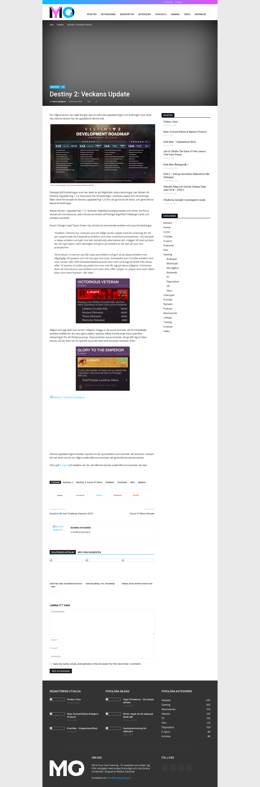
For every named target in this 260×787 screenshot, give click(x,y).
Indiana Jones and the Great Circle (137, 583)
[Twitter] (203, 2)
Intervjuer (144, 14)
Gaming (175, 14)
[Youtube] (208, 2)
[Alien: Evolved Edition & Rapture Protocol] (57, 717)
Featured (168, 245)
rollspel (167, 317)
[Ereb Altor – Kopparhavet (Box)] (57, 732)
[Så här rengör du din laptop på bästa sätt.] (113, 717)
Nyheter (92, 14)
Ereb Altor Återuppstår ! (175, 164)
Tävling (167, 322)
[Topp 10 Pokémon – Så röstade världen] (113, 703)
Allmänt (167, 223)
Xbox (169, 290)
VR (168, 286)
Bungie (63, 465)
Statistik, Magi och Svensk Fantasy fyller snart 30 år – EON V (184, 188)
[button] (188, 2)
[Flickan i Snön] (57, 703)
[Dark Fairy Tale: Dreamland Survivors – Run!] (66, 570)
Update (142, 482)
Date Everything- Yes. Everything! (100, 583)
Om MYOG (168, 2)
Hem (51, 24)
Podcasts (160, 14)
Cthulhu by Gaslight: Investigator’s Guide (184, 200)
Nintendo (172, 272)
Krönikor (200, 14)
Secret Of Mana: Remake (142, 513)
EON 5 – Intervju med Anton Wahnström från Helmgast (186, 176)
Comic (166, 232)
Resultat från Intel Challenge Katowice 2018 (71, 513)
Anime (166, 227)
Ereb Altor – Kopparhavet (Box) (179, 141)
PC (63, 86)
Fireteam (122, 482)
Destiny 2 (68, 482)
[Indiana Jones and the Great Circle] (138, 570)
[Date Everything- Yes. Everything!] (102, 570)
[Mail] (73, 537)
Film (165, 250)
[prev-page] (51, 592)
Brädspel (172, 259)
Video (187, 14)
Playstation (173, 281)
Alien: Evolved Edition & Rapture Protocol (184, 131)
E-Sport (167, 241)
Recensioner (108, 14)
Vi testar (168, 326)
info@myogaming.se (119, 777)
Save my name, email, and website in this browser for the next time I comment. (97, 663)
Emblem (110, 482)
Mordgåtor (127, 14)
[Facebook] (193, 2)
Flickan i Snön (170, 121)
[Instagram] (198, 2)
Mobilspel (172, 263)
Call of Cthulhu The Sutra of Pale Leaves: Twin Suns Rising (184, 153)
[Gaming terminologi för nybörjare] (113, 732)
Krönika (167, 299)
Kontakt (178, 2)
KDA (132, 482)
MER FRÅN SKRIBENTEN (89, 552)
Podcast (167, 308)
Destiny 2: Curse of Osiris (89, 482)
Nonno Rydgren (59, 101)
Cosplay (167, 236)
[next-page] (56, 592)
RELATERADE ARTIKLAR (62, 552)
